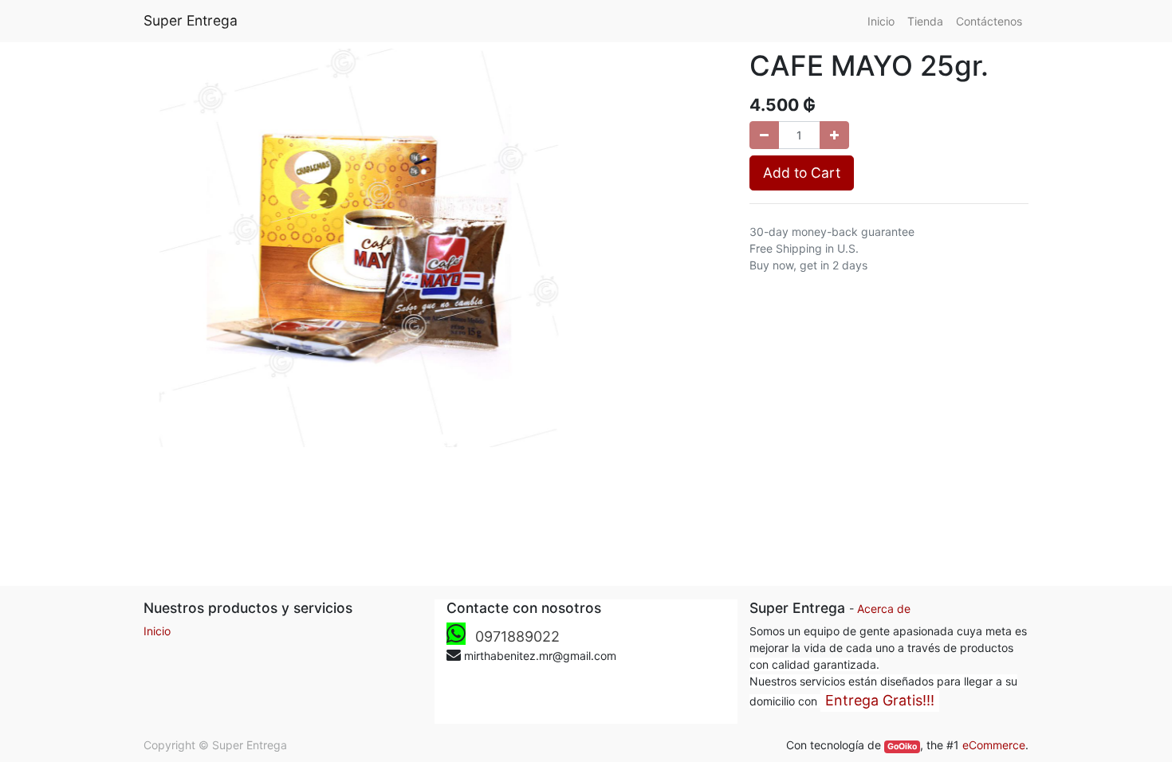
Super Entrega (191, 20)
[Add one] (834, 135)
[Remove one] (764, 135)
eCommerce (993, 745)
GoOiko (902, 746)
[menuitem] (881, 21)
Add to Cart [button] (801, 172)
